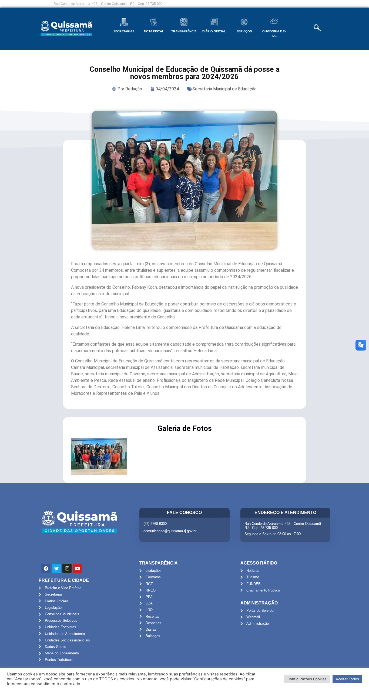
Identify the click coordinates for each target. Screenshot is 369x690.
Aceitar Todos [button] (347, 679)
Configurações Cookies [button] (307, 679)
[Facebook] (46, 568)
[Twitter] (56, 568)
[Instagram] (67, 568)
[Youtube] (77, 568)
